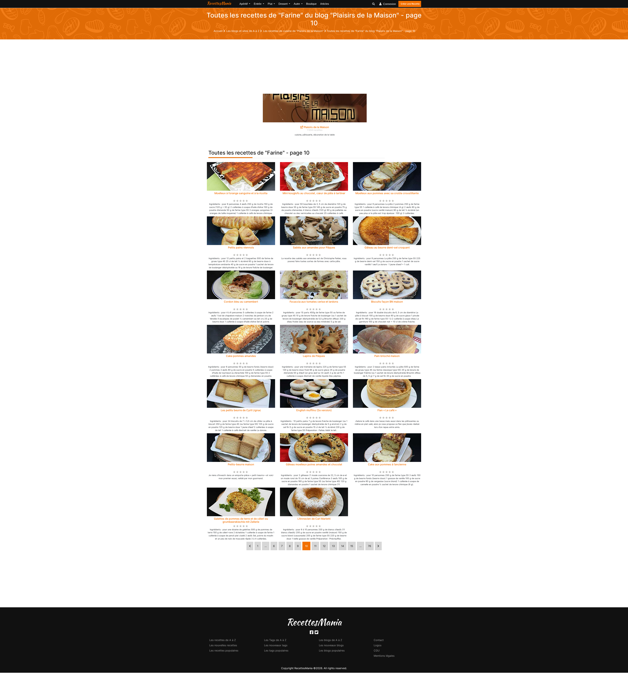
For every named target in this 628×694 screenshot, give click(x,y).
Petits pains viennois (241, 247)
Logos (377, 645)
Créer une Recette (410, 3)
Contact (379, 640)
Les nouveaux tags (275, 645)
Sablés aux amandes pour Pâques (314, 247)
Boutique (311, 3)
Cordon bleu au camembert (241, 301)
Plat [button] (270, 3)
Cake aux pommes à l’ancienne (387, 464)
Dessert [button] (283, 3)
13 (333, 546)
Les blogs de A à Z (330, 640)
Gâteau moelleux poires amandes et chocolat (314, 464)
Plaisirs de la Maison (316, 127)
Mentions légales (384, 655)
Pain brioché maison (387, 356)
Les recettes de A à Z (222, 640)
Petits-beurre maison (241, 464)
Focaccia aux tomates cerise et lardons (314, 301)
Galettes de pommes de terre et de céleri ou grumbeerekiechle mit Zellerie (241, 520)
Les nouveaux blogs (331, 645)
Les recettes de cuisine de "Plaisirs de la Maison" (293, 31)
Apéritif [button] (243, 3)
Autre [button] (297, 3)
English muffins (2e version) (314, 410)
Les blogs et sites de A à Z (243, 31)
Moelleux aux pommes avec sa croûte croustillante (387, 193)
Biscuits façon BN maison (387, 301)
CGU (377, 650)
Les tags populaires (276, 650)
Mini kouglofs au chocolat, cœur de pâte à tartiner (314, 193)
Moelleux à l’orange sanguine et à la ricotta (240, 193)
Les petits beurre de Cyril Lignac (241, 410)
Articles (324, 3)
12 (324, 546)
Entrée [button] (258, 3)
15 (351, 546)
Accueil (218, 31)
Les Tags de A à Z (275, 640)
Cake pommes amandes (241, 356)
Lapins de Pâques (314, 356)
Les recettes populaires (223, 650)
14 (342, 546)
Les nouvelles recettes (223, 645)
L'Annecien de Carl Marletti (314, 518)
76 (369, 546)
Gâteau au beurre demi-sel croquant (387, 247)
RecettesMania (219, 3)
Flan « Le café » (387, 410)
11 (315, 546)
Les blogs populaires (332, 650)
